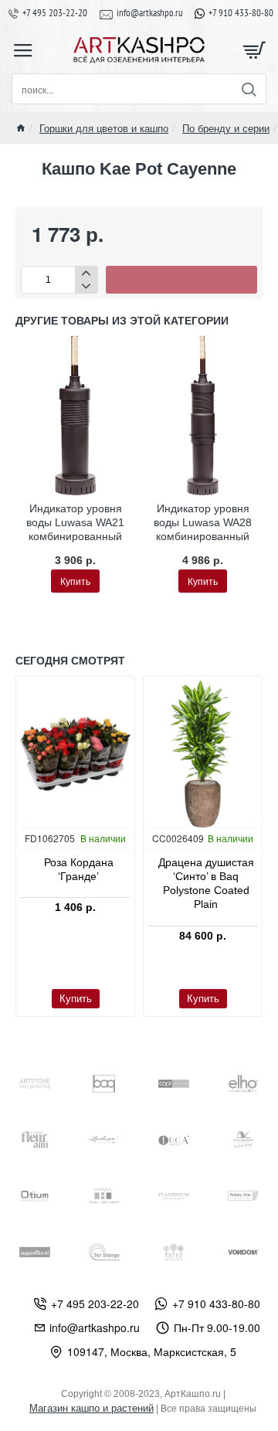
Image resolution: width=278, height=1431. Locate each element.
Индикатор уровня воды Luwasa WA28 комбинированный (203, 522)
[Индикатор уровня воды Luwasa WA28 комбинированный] (203, 415)
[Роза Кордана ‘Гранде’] (75, 754)
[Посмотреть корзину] (255, 50)
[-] (86, 286)
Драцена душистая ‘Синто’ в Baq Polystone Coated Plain (206, 883)
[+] (86, 273)
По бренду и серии (226, 128)
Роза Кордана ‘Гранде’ (79, 869)
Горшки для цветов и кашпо (103, 128)
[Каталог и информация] (23, 50)
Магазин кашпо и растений (91, 1408)
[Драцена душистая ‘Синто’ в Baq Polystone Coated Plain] (202, 754)
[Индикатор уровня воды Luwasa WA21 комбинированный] (75, 415)
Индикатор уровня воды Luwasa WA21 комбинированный (75, 522)
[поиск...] (248, 89)
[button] (181, 280)
